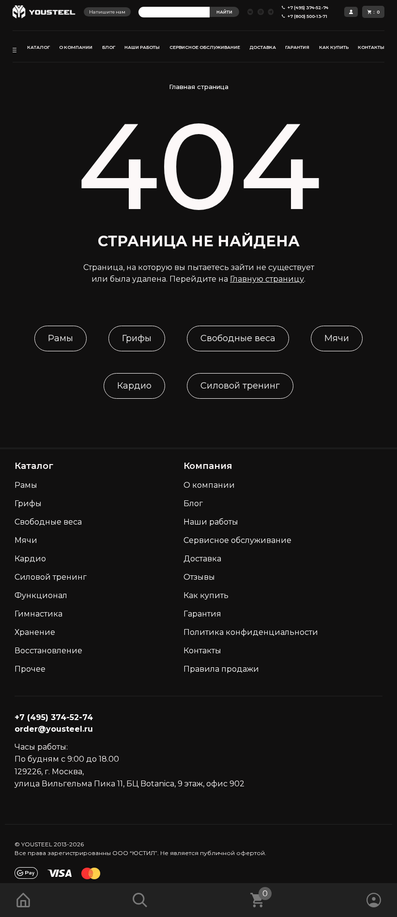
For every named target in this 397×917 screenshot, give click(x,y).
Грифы (137, 338)
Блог (193, 503)
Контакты (202, 650)
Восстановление (48, 650)
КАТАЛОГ (38, 47)
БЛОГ (108, 47)
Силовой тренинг (240, 385)
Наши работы (210, 521)
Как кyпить (206, 595)
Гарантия (202, 613)
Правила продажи (221, 669)
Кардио (134, 385)
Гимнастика (38, 613)
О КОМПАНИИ (75, 47)
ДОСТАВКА (262, 47)
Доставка (202, 558)
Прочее (30, 669)
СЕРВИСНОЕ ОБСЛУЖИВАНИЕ (204, 47)
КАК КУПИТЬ (334, 47)
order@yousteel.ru (54, 729)
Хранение (35, 632)
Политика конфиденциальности (250, 632)
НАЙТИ (224, 12)
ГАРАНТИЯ (297, 47)
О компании (209, 485)
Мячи (336, 338)
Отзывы (199, 577)
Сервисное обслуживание (237, 540)
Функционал (41, 595)
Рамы (60, 338)
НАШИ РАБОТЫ (142, 47)
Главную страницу (267, 279)
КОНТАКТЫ (371, 47)
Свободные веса (237, 338)
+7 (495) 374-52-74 (54, 717)
